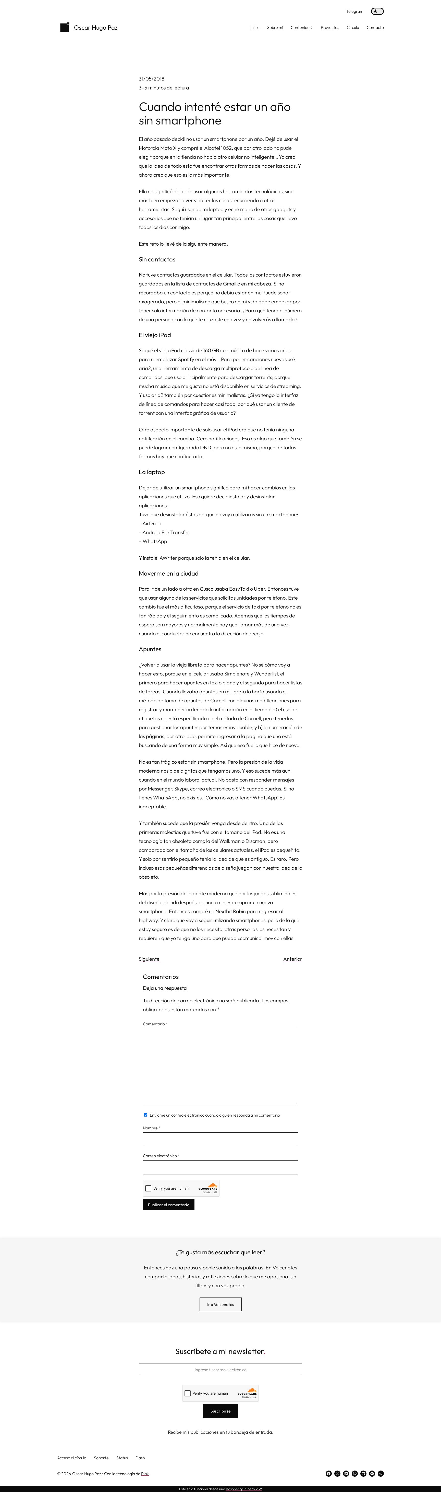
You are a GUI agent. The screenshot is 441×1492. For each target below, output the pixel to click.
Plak (145, 1473)
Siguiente (149, 959)
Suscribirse (221, 1411)
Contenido (300, 27)
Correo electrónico (161, 1155)
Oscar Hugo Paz (96, 27)
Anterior (292, 959)
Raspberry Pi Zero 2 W (244, 1489)
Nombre (152, 1127)
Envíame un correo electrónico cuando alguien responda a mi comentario (215, 1115)
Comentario (155, 1023)
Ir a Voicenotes (220, 1304)
